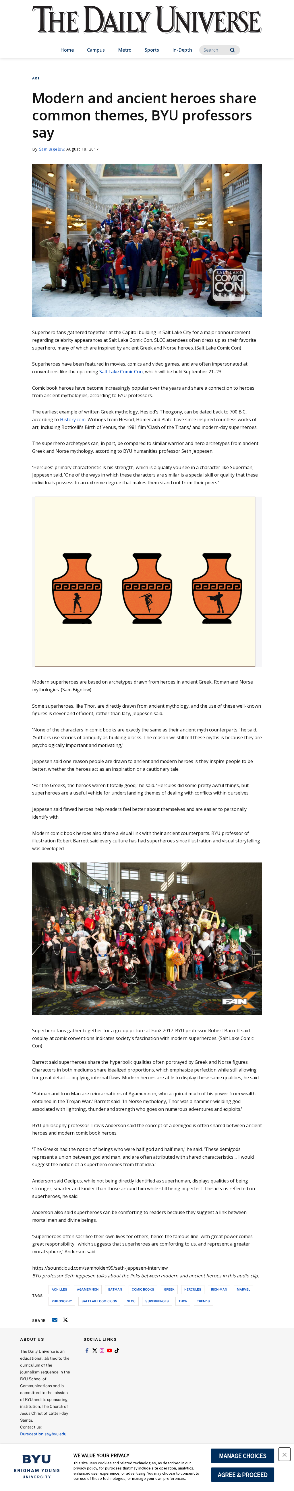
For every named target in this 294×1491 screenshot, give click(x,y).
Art (36, 78)
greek (169, 1289)
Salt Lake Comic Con (121, 371)
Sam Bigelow (52, 149)
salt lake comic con (99, 1301)
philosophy (62, 1301)
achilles (59, 1289)
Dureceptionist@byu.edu (43, 1433)
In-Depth (182, 50)
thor (183, 1301)
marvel (243, 1289)
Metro (124, 50)
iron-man (219, 1289)
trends (203, 1301)
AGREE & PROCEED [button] (243, 1475)
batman (115, 1289)
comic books (143, 1289)
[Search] (232, 50)
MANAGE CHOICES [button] (242, 1456)
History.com (73, 419)
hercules (192, 1289)
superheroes (157, 1301)
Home (67, 50)
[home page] (147, 26)
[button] (284, 1454)
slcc (131, 1301)
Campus (96, 50)
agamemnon (87, 1289)
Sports (152, 50)
